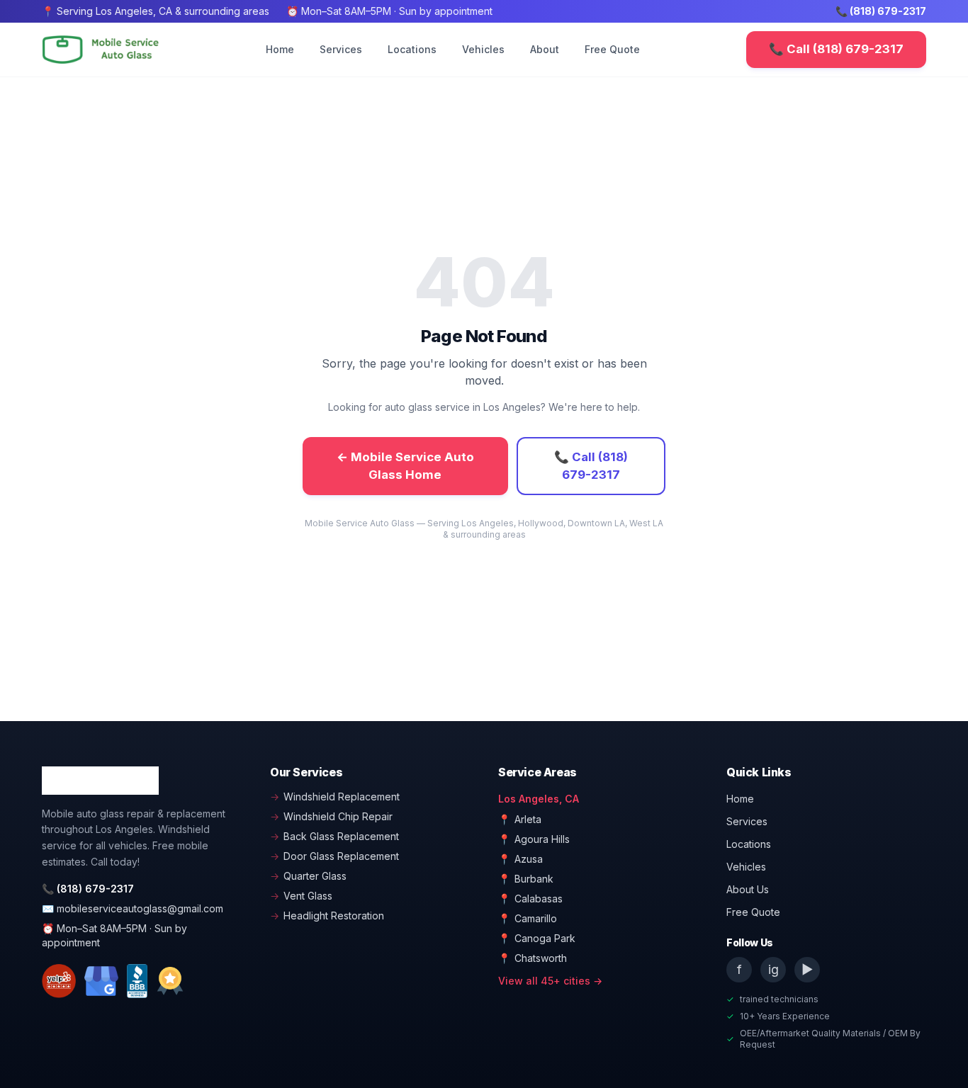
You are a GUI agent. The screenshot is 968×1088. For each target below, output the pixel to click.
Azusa (520, 859)
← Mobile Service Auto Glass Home (405, 466)
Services (341, 49)
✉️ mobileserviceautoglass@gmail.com (132, 908)
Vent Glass (301, 896)
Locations (412, 49)
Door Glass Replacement (334, 856)
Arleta (519, 819)
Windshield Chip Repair (331, 816)
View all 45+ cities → (550, 981)
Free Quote (612, 49)
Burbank (525, 879)
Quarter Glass (308, 876)
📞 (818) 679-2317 (880, 11)
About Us (747, 889)
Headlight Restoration (327, 916)
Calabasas (530, 898)
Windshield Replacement (335, 796)
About (544, 49)
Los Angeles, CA (538, 799)
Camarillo (527, 918)
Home (280, 49)
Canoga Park (536, 938)
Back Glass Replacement (334, 836)
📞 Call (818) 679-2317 (836, 49)
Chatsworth (532, 958)
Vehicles (483, 49)
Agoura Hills (534, 839)
